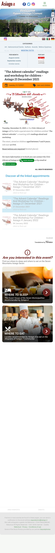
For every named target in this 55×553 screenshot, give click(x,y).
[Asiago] (8, 4)
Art (6, 47)
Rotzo (37, 21)
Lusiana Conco (21, 21)
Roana (31, 21)
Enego (25, 19)
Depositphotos (45, 529)
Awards (35, 47)
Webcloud (17, 527)
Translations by (40, 242)
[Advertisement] (27, 364)
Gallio (36, 19)
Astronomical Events (16, 47)
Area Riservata (14, 510)
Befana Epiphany (45, 47)
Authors (28, 47)
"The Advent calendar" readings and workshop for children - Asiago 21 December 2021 (27, 75)
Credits (41, 510)
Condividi (49, 238)
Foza (30, 19)
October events (14, 64)
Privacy (25, 527)
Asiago (19, 19)
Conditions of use (35, 527)
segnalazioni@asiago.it (39, 520)
